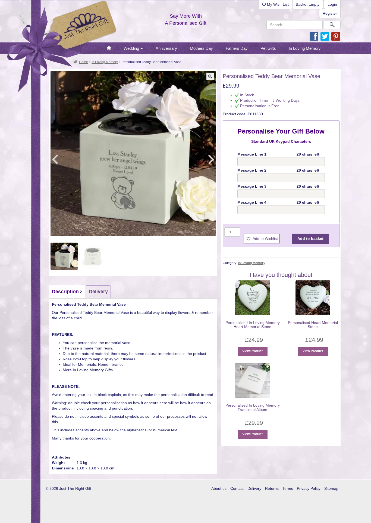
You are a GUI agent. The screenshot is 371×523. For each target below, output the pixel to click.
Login (332, 4)
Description (65, 291)
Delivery (98, 291)
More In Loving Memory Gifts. (88, 370)
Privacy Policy (308, 488)
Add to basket (310, 238)
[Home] (109, 48)
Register (330, 13)
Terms (287, 488)
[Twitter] (325, 36)
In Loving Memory (105, 62)
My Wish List (277, 4)
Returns (272, 488)
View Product (252, 351)
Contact (237, 488)
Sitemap (331, 488)
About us (219, 488)
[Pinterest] (336, 36)
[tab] (67, 291)
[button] (210, 76)
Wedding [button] (132, 48)
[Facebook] (314, 36)
